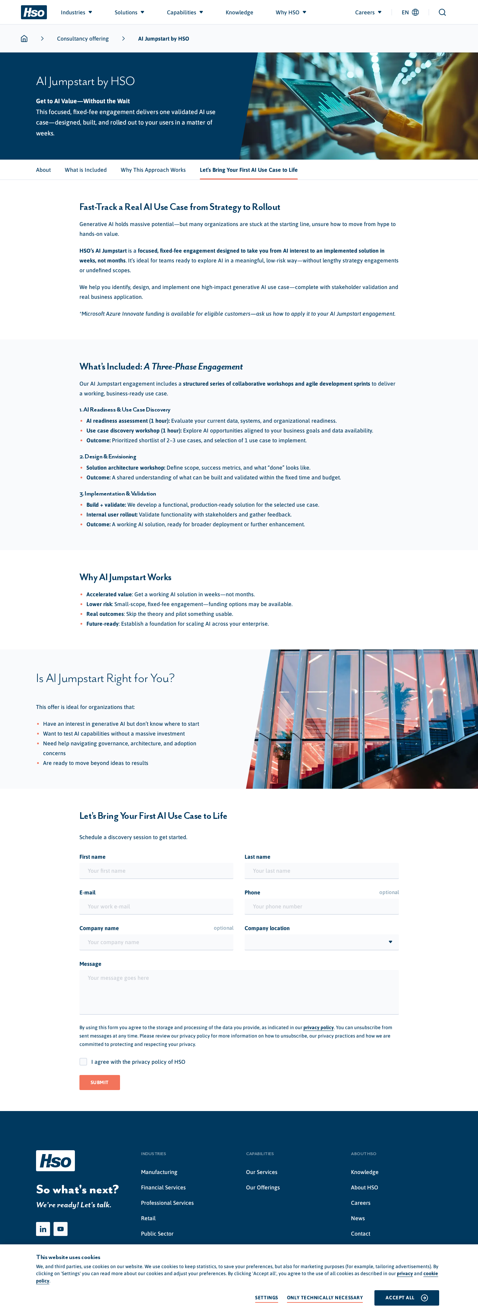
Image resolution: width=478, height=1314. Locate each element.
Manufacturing (159, 1172)
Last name (257, 856)
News (358, 1218)
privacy (405, 1273)
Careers (361, 1203)
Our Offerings (263, 1187)
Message (90, 964)
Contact (360, 1233)
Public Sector (157, 1233)
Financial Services (163, 1187)
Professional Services (167, 1203)
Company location (267, 928)
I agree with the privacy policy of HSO (138, 1062)
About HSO (364, 1187)
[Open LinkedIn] (43, 1229)
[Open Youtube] (61, 1229)
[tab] (43, 170)
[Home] (34, 12)
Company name (156, 928)
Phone (322, 892)
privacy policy (318, 1027)
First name (92, 856)
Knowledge (365, 1172)
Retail (148, 1218)
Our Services (261, 1172)
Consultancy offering (83, 38)
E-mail (87, 892)
